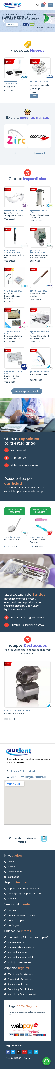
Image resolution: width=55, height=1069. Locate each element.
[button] (50, 5)
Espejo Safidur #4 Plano (13, 539)
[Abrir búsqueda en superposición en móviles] (37, 5)
